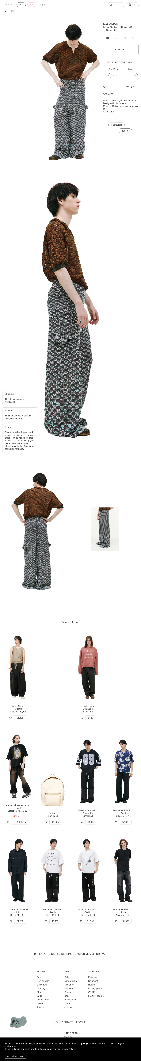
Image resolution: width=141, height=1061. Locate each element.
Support (43, 4)
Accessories (43, 999)
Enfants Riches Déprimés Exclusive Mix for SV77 (73, 954)
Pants (12, 11)
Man (130, 69)
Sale (39, 977)
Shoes (40, 992)
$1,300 (125, 921)
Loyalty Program (96, 996)
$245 (20, 822)
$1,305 (20, 718)
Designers (42, 985)
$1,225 (55, 822)
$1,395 (90, 921)
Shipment (93, 981)
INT (107, 38)
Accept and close (15, 1056)
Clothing (41, 988)
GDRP (91, 992)
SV (31, 4)
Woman (116, 69)
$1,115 (55, 921)
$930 (90, 822)
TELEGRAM (72, 1033)
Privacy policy (95, 988)
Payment (92, 977)
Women (8, 4)
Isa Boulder (110, 24)
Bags (39, 996)
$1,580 (20, 921)
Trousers (125, 131)
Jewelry (40, 1007)
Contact (67, 1022)
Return (91, 985)
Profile (81, 1022)
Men (21, 4)
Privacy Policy (67, 1049)
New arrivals (43, 981)
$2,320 (125, 822)
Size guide (131, 86)
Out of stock (121, 49)
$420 (90, 718)
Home (40, 1003)
